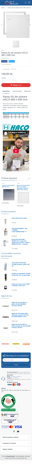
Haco (2, 50)
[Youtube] (18, 431)
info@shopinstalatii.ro (16, 376)
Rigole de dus (6, 296)
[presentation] (28, 178)
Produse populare (8, 211)
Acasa (3, 7)
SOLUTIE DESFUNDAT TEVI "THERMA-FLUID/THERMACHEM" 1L (19, 230)
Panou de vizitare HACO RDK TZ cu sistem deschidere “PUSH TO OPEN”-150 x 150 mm (23, 187)
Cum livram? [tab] (17, 91)
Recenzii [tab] (27, 91)
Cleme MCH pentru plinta (19, 218)
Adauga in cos (17, 85)
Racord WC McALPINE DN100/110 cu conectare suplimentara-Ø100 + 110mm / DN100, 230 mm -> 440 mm (21, 242)
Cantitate (3, 78)
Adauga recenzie (5, 58)
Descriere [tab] (6, 91)
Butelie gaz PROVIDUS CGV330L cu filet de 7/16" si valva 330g (21, 274)
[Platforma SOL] (9, 421)
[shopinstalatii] (11, 3)
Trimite (16, 365)
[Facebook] (14, 431)
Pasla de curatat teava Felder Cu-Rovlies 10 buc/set (21, 284)
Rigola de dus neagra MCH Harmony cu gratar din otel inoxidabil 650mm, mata (20, 315)
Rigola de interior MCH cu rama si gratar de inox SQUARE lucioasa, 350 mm (21, 326)
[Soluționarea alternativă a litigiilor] (9, 415)
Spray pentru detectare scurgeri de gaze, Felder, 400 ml (20, 264)
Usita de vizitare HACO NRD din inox (8, 186)
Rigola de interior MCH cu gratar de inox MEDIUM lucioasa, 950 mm (19, 304)
